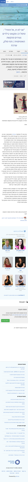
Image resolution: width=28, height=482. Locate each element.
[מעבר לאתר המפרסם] (14, 84)
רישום (7, 1)
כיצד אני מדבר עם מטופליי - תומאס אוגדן (16, 455)
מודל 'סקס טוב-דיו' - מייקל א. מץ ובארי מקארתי (15, 433)
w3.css (17, 476)
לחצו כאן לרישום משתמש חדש (19, 315)
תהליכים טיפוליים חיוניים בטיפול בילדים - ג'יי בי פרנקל (14, 438)
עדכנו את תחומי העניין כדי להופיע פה (13, 295)
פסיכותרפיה (16, 76)
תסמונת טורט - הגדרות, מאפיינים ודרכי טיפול (16, 380)
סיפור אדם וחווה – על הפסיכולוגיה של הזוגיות (16, 393)
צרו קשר (24, 471)
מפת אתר (12, 473)
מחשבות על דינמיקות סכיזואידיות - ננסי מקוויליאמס (15, 436)
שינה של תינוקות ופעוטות (20, 387)
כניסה (12, 1)
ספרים (25, 55)
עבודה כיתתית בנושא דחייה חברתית (18, 399)
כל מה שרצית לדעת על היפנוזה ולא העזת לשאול (15, 406)
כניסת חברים (5, 320)
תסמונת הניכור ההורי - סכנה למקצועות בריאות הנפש (14, 409)
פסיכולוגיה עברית (21, 5)
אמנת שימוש (9, 471)
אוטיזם (21, 76)
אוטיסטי (14, 134)
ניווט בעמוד (4, 5)
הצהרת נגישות (17, 471)
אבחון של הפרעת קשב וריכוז (19, 377)
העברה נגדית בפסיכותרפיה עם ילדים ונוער (16, 419)
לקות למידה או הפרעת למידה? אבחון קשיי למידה (15, 390)
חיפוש (2, 1)
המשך (18, 72)
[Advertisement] (14, 346)
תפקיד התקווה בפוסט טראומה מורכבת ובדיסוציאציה (14, 422)
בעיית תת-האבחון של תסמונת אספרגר (17, 374)
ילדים (25, 76)
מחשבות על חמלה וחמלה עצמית (18, 416)
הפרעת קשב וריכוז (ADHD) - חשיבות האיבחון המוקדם (14, 371)
